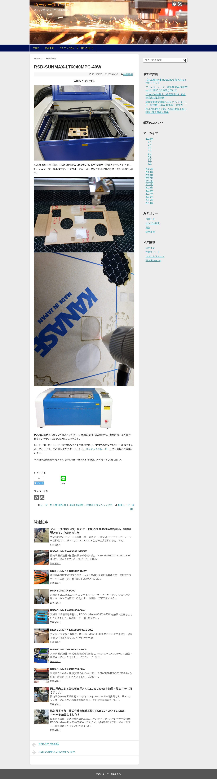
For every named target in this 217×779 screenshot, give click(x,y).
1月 (150, 163)
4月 (150, 154)
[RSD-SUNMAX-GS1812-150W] (41, 557)
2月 (150, 160)
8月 (150, 142)
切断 (60, 505)
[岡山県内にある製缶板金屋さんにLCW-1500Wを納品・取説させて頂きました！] (41, 694)
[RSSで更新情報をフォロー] (179, 3)
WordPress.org (153, 260)
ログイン (150, 248)
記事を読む (55, 545)
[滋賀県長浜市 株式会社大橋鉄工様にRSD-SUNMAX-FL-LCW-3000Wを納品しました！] (41, 717)
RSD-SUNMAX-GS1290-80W (67, 669)
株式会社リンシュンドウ (99, 505)
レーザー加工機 (48, 505)
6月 (150, 148)
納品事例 (49, 48)
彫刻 (72, 505)
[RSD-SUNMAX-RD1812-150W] (41, 577)
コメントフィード (155, 256)
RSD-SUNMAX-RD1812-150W (68, 570)
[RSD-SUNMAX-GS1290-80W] (41, 675)
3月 (150, 157)
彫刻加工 (80, 505)
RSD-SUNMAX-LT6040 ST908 (68, 649)
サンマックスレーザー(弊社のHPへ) (76, 48)
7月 (150, 145)
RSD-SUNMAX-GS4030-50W (67, 610)
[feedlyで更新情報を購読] (174, 3)
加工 (66, 505)
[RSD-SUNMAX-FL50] (41, 596)
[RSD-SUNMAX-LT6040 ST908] (41, 655)
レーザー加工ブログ (54, 4)
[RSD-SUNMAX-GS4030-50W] (41, 616)
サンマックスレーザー (98, 449)
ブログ (36, 48)
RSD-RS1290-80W (49, 744)
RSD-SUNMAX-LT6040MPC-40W (57, 752)
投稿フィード (153, 252)
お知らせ (150, 219)
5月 (150, 151)
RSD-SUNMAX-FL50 (62, 590)
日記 (148, 227)
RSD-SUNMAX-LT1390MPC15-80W (71, 629)
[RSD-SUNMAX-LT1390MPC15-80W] (41, 636)
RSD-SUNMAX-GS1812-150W (68, 551)
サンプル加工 (153, 223)
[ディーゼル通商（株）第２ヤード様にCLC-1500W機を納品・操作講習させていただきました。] (41, 535)
